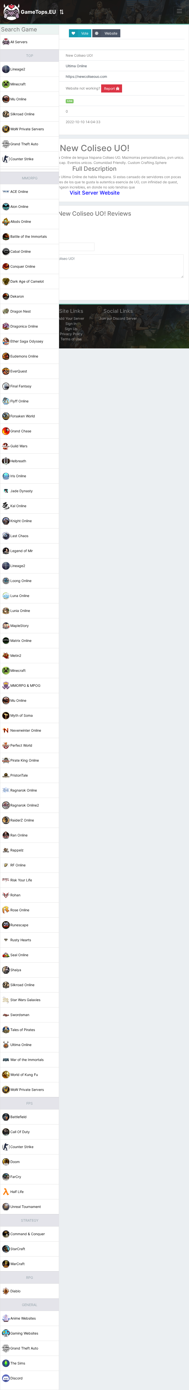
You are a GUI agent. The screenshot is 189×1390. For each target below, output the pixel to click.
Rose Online (19, 910)
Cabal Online (20, 251)
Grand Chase (20, 431)
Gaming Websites (24, 1333)
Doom (15, 1162)
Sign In (71, 323)
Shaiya (15, 970)
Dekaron (17, 296)
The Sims (17, 1363)
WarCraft (17, 1264)
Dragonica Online (24, 326)
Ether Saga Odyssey (26, 341)
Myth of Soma (21, 715)
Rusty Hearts (20, 940)
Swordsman (19, 1015)
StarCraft (17, 1249)
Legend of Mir (21, 551)
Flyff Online (19, 401)
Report (110, 88)
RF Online (18, 865)
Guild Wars (18, 446)
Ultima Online (21, 1045)
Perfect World (21, 745)
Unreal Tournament (25, 1207)
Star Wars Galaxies (25, 1000)
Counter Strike (21, 159)
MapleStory (19, 625)
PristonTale (19, 775)
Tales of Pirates (22, 1030)
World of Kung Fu (24, 1074)
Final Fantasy (21, 386)
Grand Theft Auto (24, 144)
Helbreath (18, 461)
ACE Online (19, 191)
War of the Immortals (27, 1060)
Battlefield (18, 1117)
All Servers (18, 42)
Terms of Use (71, 339)
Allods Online (20, 221)
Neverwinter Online (25, 730)
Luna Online (19, 596)
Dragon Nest (20, 311)
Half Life (17, 1192)
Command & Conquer (27, 1234)
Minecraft (18, 84)
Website (110, 33)
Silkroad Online (22, 114)
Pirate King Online (24, 760)
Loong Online (21, 581)
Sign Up (71, 329)
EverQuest (18, 371)
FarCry (15, 1177)
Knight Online (21, 521)
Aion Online (19, 206)
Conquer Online (22, 266)
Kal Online (18, 506)
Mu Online (18, 99)
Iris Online (18, 476)
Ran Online (19, 835)
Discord (16, 1378)
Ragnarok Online (23, 790)
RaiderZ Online (22, 820)
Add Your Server (71, 318)
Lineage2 (17, 69)
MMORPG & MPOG (25, 685)
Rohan (15, 895)
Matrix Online (21, 640)
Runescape (19, 925)
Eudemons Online (24, 356)
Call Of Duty (20, 1132)
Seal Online (19, 955)
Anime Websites (23, 1318)
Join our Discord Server (118, 318)
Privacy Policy (71, 334)
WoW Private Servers (27, 129)
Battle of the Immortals (28, 236)
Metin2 (15, 655)
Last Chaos (19, 536)
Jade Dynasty (21, 491)
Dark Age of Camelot (27, 281)
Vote (84, 33)
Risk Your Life (21, 880)
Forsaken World (22, 416)
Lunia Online (20, 611)
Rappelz (17, 850)
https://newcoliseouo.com (86, 76)
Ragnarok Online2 (24, 805)
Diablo (15, 1291)
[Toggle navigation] (179, 11)
